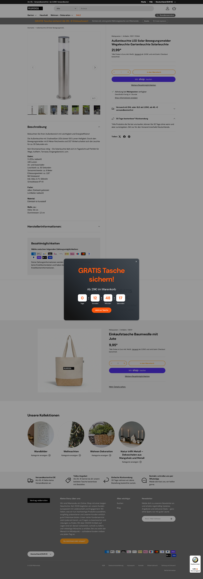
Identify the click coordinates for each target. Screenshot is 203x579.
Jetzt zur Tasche (101, 310)
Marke (143, 2)
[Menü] (199, 557)
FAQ (150, 2)
